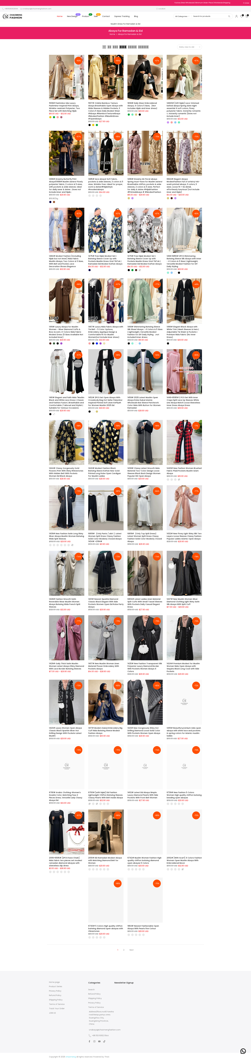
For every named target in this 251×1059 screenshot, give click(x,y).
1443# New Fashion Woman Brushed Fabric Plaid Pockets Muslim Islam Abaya (184, 471)
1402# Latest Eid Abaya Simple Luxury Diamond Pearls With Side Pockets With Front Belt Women (142, 795)
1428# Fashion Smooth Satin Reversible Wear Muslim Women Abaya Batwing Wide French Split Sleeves (64, 603)
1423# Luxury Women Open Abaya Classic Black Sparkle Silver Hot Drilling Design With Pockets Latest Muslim (65, 732)
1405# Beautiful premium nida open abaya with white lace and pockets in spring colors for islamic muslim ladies (184, 732)
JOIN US (52, 1013)
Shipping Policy (55, 1000)
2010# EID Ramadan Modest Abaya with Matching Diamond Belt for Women (105, 860)
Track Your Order (57, 1008)
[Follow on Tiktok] (104, 1041)
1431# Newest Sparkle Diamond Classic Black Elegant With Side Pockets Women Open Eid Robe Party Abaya (106, 603)
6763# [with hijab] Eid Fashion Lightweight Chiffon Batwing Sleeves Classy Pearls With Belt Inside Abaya (105, 795)
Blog (136, 16)
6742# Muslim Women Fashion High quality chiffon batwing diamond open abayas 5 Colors (144, 860)
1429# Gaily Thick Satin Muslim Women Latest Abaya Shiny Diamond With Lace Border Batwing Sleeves (66, 666)
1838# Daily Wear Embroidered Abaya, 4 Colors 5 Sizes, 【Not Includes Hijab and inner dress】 (142, 106)
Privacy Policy (55, 991)
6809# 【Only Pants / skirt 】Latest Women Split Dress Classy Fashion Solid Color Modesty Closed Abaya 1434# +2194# (105, 537)
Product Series (55, 986)
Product (86, 16)
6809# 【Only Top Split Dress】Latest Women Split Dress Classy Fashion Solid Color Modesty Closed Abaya (144, 537)
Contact (106, 16)
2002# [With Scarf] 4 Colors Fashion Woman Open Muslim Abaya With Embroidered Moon (184, 860)
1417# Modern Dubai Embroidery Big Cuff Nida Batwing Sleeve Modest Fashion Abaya (105, 730)
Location (161, 9)
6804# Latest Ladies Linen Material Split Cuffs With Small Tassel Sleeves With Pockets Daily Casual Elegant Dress (144, 603)
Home (59, 16)
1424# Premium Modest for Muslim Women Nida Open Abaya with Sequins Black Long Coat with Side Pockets (183, 667)
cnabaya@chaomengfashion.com (37, 9)
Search (91, 989)
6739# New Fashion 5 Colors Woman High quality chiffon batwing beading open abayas (184, 795)
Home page (54, 982)
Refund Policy (55, 995)
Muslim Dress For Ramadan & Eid (125, 24)
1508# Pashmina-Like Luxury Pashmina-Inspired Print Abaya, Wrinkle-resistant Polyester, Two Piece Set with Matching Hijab (64, 107)
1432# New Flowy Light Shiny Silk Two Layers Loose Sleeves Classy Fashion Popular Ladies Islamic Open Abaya (184, 536)
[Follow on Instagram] (94, 1041)
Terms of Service (57, 1004)
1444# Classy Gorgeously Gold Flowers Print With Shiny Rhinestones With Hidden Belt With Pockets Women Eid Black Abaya (66, 472)
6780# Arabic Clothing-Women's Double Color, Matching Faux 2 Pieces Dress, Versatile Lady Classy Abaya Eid (65, 796)
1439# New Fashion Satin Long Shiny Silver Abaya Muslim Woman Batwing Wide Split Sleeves (66, 536)
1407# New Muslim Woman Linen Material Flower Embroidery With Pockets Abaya (103, 666)
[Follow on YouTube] (99, 1041)
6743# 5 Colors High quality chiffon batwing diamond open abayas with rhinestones (105, 928)
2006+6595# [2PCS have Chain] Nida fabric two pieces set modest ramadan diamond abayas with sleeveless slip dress (65, 861)
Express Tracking (122, 16)
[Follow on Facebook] (89, 1041)
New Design (73, 16)
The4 (106, 1057)
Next (132, 950)
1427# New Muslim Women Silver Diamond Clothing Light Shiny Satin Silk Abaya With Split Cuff (183, 602)
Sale (97, 16)
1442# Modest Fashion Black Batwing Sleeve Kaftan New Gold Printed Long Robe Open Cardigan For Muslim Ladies (104, 472)
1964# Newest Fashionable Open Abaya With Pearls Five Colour (143, 927)
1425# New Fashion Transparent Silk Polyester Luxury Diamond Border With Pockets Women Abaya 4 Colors (144, 667)
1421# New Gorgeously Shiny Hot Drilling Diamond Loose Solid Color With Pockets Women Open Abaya (143, 730)
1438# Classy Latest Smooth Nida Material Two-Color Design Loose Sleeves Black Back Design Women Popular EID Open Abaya (143, 472)
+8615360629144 (11, 9)
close (5, 3)
